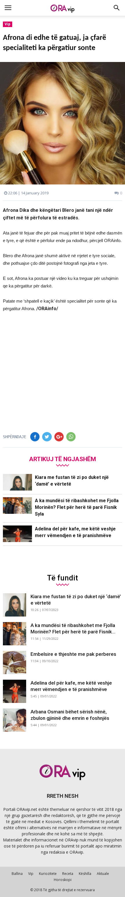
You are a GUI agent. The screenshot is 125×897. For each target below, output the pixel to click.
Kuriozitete (48, 873)
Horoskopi (63, 879)
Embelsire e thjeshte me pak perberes (73, 654)
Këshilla (85, 873)
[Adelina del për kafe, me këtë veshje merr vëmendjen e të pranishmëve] (17, 533)
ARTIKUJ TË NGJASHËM (62, 459)
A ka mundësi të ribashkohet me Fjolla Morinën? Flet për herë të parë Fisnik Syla (77, 507)
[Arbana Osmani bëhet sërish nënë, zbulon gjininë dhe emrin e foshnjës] (14, 720)
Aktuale (103, 873)
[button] (117, 8)
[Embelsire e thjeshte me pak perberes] (14, 662)
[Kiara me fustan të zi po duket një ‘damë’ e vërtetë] (17, 482)
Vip (7, 24)
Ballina (17, 873)
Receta (67, 873)
